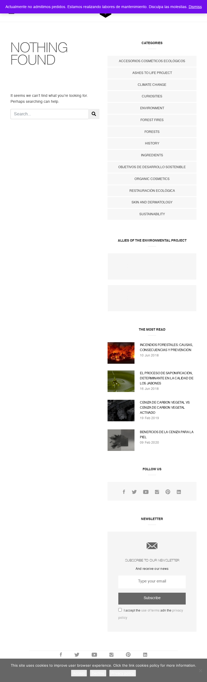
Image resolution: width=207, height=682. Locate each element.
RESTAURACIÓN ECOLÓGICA (152, 191)
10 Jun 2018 (149, 355)
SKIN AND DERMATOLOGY (152, 202)
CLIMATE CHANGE (152, 85)
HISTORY (152, 143)
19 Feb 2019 (149, 418)
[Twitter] (134, 492)
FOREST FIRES (152, 120)
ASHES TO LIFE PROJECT (152, 73)
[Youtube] (146, 492)
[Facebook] (124, 492)
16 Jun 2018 (149, 389)
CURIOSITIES (152, 96)
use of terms (150, 610)
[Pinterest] (167, 492)
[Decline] (200, 670)
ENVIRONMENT (152, 108)
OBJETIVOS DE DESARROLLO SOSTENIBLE (152, 167)
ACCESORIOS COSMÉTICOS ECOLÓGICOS (152, 61)
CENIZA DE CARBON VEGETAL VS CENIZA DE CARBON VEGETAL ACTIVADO (165, 408)
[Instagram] (157, 492)
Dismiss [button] (195, 7)
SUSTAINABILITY (152, 214)
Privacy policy (122, 673)
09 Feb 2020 (149, 442)
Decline (98, 673)
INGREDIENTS (152, 155)
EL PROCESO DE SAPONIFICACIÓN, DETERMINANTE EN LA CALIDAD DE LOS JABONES (166, 378)
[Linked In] (179, 492)
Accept (79, 673)
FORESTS (152, 132)
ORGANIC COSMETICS (152, 179)
